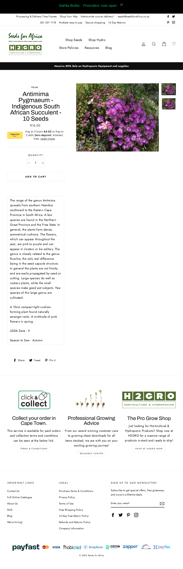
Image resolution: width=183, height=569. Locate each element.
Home (34, 87)
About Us (12, 503)
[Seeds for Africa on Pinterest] (128, 515)
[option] (91, 66)
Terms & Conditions (34, 448)
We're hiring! (15, 522)
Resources (92, 47)
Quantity (35, 155)
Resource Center (91, 453)
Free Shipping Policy (71, 510)
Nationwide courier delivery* (98, 16)
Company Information (71, 528)
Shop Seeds (73, 40)
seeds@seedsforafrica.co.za (133, 16)
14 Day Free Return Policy (74, 516)
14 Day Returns (117, 22)
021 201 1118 (48, 22)
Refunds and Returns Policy (74, 522)
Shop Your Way (69, 16)
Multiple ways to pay (70, 22)
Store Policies (68, 47)
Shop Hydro (96, 40)
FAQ (9, 510)
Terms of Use (66, 503)
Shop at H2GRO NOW (149, 448)
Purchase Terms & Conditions (76, 491)
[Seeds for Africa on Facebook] (113, 515)
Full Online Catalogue (19, 497)
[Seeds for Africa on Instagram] (136, 515)
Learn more (48, 139)
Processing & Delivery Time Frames (36, 16)
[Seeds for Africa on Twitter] (120, 515)
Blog (108, 47)
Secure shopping (95, 22)
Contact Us (13, 491)
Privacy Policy (67, 497)
